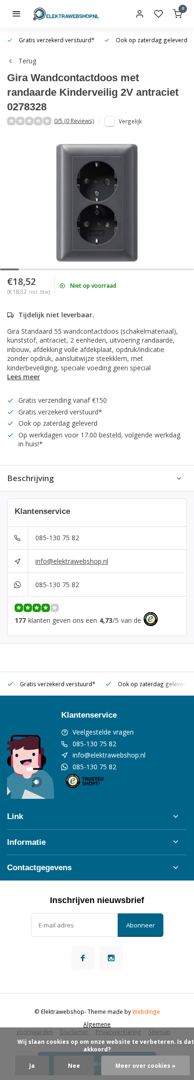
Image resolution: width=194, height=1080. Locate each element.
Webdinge (146, 1011)
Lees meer (23, 376)
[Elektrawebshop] (66, 14)
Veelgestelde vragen (103, 732)
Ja (32, 1065)
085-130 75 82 (57, 537)
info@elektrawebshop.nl (71, 561)
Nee (74, 1065)
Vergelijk (130, 121)
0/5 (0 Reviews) (74, 120)
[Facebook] (83, 958)
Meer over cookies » (145, 1065)
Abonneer (140, 925)
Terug (27, 60)
